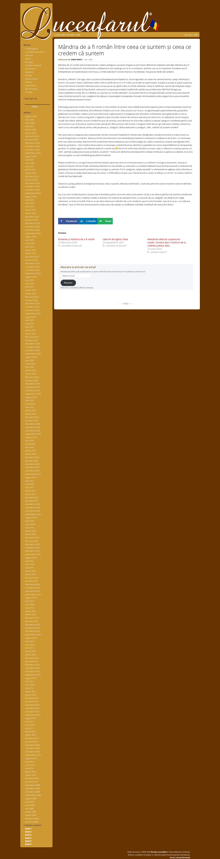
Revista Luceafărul (158, 852)
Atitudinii (29, 72)
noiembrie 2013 (32, 627)
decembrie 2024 (32, 183)
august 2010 (31, 758)
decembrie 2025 (32, 143)
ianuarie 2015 (31, 581)
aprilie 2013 (30, 651)
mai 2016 (29, 527)
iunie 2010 (30, 764)
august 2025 (31, 156)
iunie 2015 (30, 564)
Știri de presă (31, 88)
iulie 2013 (29, 641)
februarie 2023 (32, 256)
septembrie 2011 (33, 714)
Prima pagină (31, 48)
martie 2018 (30, 453)
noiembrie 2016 (32, 507)
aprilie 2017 (30, 490)
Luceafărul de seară (34, 51)
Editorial (29, 55)
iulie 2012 (29, 681)
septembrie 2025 (33, 152)
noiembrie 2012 (32, 668)
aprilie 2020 (30, 370)
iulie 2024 (29, 199)
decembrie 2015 (32, 544)
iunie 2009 (30, 805)
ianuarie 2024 (31, 219)
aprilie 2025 (30, 169)
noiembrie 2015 (32, 547)
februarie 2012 (32, 698)
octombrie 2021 (32, 310)
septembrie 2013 (33, 634)
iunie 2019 (30, 403)
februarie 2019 (32, 417)
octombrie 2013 (32, 631)
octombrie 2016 (32, 510)
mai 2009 (29, 808)
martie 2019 (30, 413)
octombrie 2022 (32, 270)
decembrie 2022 (32, 263)
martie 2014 (30, 614)
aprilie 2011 (30, 731)
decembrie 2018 (32, 423)
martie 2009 (30, 815)
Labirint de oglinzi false (115, 239)
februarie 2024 (32, 216)
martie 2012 (30, 694)
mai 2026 (29, 126)
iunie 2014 (30, 604)
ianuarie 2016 (31, 540)
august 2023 (31, 236)
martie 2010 (30, 775)
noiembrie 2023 (32, 226)
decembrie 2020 (32, 343)
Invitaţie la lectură (33, 65)
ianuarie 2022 (31, 300)
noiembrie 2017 (32, 467)
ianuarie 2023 (31, 260)
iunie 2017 (30, 484)
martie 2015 (30, 574)
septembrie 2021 (33, 313)
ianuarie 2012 (31, 701)
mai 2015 (29, 567)
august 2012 (31, 678)
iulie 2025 (29, 159)
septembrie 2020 (33, 353)
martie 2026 (30, 133)
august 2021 (31, 316)
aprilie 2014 (30, 611)
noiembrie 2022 (32, 266)
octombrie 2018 (32, 430)
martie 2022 (30, 293)
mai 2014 (29, 607)
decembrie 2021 (32, 303)
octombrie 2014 (32, 591)
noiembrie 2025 (32, 146)
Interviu (28, 82)
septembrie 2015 (33, 554)
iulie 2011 (29, 721)
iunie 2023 (30, 243)
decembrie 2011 (32, 704)
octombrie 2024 (32, 189)
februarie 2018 (32, 457)
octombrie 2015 (32, 550)
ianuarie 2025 (31, 179)
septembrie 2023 (33, 233)
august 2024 (31, 196)
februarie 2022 (32, 296)
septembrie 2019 (33, 393)
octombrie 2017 (32, 470)
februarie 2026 (32, 136)
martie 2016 (30, 534)
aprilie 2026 (30, 129)
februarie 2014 (32, 617)
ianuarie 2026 (31, 139)
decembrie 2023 (32, 223)
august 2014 (31, 597)
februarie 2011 (32, 738)
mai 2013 (29, 647)
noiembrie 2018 (32, 427)
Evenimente (30, 85)
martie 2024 (30, 213)
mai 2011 (29, 728)
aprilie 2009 (30, 811)
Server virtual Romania (180, 857)
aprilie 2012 (30, 691)
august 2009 (31, 798)
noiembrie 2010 (32, 748)
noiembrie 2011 (32, 708)
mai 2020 (29, 367)
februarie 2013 (32, 658)
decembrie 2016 (32, 504)
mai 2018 (29, 447)
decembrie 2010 (32, 745)
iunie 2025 (30, 163)
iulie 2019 (29, 400)
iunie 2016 (30, 524)
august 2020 (31, 357)
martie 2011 (30, 734)
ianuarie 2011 (31, 741)
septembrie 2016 (33, 514)
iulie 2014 (29, 601)
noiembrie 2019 (32, 387)
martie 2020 (30, 373)
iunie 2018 (30, 444)
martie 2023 (30, 253)
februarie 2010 (32, 778)
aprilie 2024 (30, 209)
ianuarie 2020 (31, 380)
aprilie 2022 (30, 290)
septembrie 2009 (33, 795)
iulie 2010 (29, 761)
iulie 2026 (29, 119)
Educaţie (29, 62)
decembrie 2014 (32, 584)
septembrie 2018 (33, 433)
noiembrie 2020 (32, 347)
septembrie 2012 (33, 674)
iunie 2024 (30, 203)
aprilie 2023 (30, 250)
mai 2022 (29, 286)
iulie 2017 (29, 480)
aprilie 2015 (30, 571)
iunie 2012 (30, 684)
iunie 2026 (30, 122)
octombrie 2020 (32, 350)
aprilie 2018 (30, 450)
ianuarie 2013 (31, 661)
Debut (28, 58)
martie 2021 (30, 333)
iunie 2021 (30, 323)
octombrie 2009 (32, 791)
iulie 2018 (29, 440)
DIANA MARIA (76, 59)
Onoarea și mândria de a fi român (76, 239)
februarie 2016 (32, 537)
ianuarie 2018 (31, 460)
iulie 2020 (29, 360)
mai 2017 (29, 487)
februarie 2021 (32, 336)
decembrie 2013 (32, 624)
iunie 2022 (30, 283)
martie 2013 (30, 654)
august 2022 (31, 276)
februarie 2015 (32, 577)
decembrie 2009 (32, 785)
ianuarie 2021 (31, 340)
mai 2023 (29, 246)
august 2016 (31, 517)
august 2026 (31, 116)
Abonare (68, 283)
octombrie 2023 (32, 229)
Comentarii (30, 68)
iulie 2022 (29, 280)
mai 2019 (29, 407)
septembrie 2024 (33, 193)
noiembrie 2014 (32, 587)
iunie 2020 (30, 363)
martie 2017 (30, 494)
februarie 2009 (32, 818)
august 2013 (31, 637)
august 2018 (31, 437)
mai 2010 (29, 768)
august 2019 (31, 397)
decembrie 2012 (32, 664)
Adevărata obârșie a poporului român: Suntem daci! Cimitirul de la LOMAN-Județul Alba (166, 242)
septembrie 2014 (33, 594)
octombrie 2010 (32, 751)
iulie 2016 (29, 520)
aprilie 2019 (30, 410)
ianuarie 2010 (31, 781)
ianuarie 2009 (31, 821)
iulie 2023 (29, 239)
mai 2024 (29, 206)
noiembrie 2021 (32, 306)
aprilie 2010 (30, 771)
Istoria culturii (31, 78)
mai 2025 (29, 166)
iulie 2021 (29, 320)
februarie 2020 (32, 377)
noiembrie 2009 (32, 788)
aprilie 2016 (30, 531)
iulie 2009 (29, 801)
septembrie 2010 (33, 755)
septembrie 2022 (33, 273)
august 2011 (31, 718)
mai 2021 (29, 326)
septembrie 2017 (33, 474)
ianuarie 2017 (31, 500)
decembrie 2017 (32, 464)
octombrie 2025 (32, 149)
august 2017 (31, 477)
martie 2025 (30, 173)
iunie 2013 (30, 644)
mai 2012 (29, 688)
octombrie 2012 (32, 671)
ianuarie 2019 (31, 420)
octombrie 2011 (32, 711)
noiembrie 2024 (32, 186)
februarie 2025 (32, 176)
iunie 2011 (30, 724)
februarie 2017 (32, 497)
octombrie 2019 (32, 390)
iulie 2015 (29, 561)
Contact (28, 92)
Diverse (28, 75)
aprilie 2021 (30, 330)
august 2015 (31, 557)
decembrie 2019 (32, 383)
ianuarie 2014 (31, 621)
